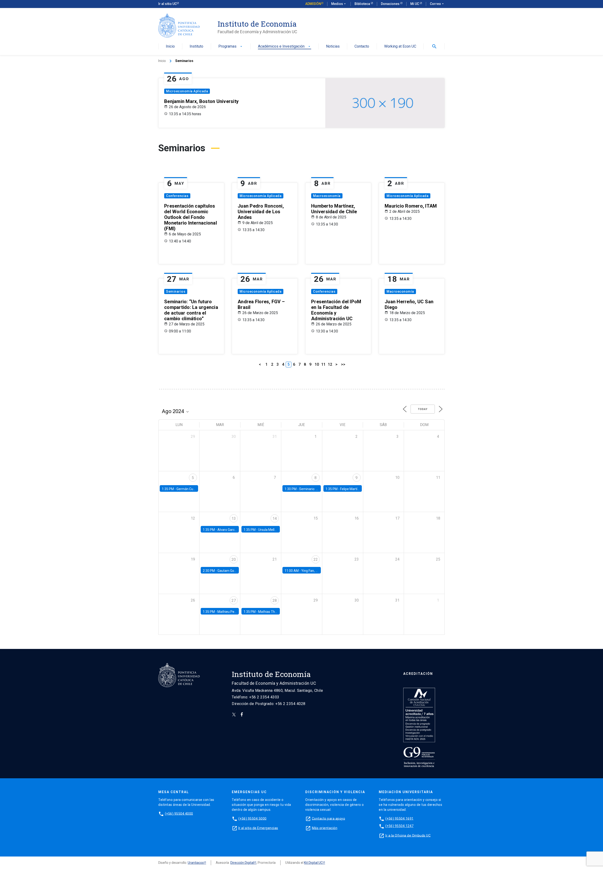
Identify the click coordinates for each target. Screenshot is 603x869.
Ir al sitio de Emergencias (258, 828)
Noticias (333, 47)
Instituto (196, 47)
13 (234, 518)
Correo (437, 4)
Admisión (313, 4)
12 (330, 364)
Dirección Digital (242, 863)
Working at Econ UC (400, 47)
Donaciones (390, 4)
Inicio (170, 47)
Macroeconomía (327, 196)
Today (423, 409)
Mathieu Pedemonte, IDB (235, 612)
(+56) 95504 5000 (252, 818)
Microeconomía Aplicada (187, 91)
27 (234, 600)
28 (275, 600)
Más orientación (325, 828)
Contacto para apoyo (328, 818)
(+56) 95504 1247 (399, 826)
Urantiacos (196, 863)
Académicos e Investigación (284, 47)
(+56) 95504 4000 (179, 813)
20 (234, 559)
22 (316, 559)
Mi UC (415, 4)
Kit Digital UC (313, 863)
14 (275, 518)
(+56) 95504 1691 (399, 818)
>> (343, 364)
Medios (339, 4)
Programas (230, 47)
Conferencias (177, 196)
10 (317, 364)
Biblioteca (362, 4)
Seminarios (175, 291)
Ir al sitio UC (167, 4)
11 (323, 364)
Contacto (361, 47)
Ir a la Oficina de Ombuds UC (408, 835)
